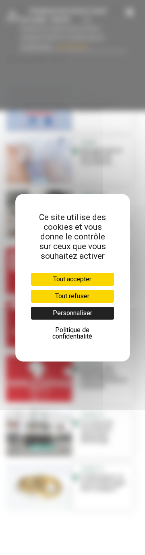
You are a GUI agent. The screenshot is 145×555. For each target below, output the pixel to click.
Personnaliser (72, 313)
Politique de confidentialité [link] (72, 333)
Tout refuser (72, 296)
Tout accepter (72, 279)
